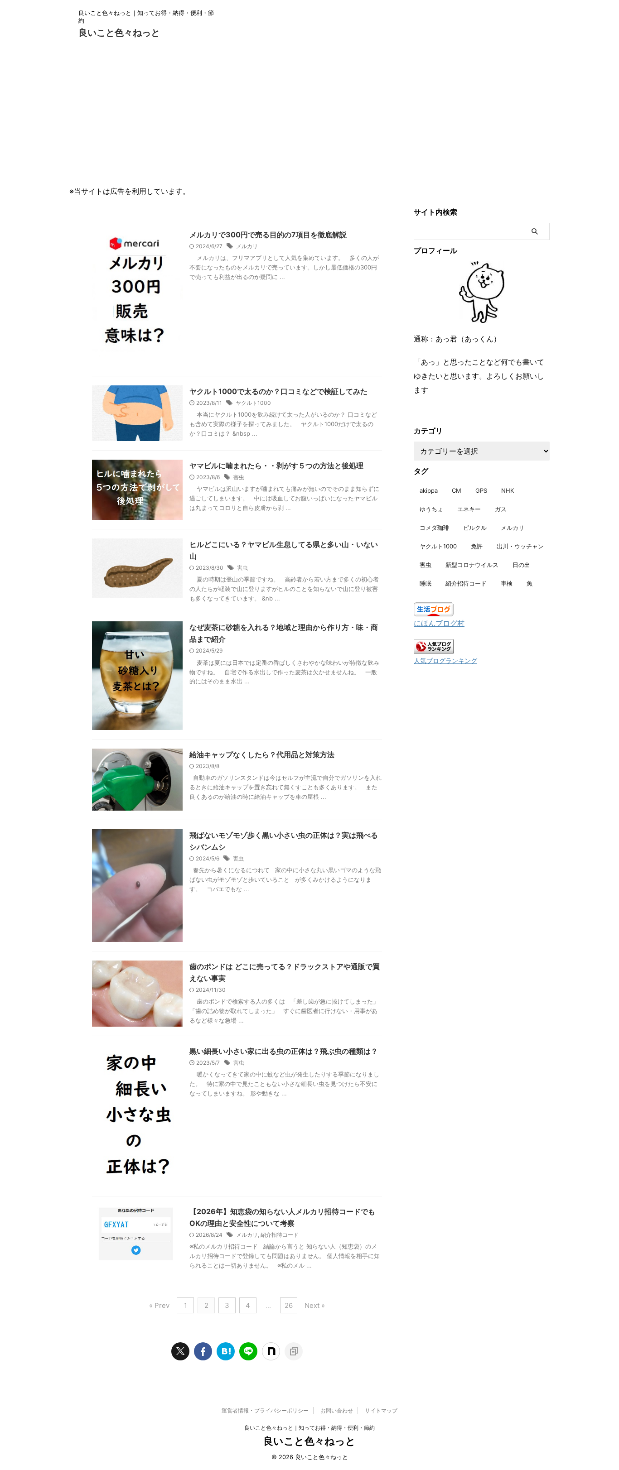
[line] (248, 1351)
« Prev (159, 1305)
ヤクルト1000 (253, 402)
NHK (507, 490)
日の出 (521, 564)
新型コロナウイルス (471, 564)
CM (456, 490)
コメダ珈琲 (434, 527)
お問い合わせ (336, 1410)
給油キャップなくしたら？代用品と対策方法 (261, 754)
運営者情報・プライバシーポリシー (265, 1410)
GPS (481, 490)
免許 (477, 546)
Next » (315, 1305)
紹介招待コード (280, 1234)
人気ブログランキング (445, 660)
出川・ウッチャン (520, 546)
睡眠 (425, 583)
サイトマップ (381, 1410)
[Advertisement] (309, 113)
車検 (507, 583)
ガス (501, 509)
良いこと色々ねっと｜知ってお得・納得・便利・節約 (309, 1427)
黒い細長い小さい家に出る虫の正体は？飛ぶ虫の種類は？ (283, 1051)
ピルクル (475, 527)
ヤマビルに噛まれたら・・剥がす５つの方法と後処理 (276, 465)
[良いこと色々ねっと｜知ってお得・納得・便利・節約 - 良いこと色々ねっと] (226, 1351)
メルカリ (247, 246)
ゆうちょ (431, 509)
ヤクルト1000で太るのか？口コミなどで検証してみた (278, 391)
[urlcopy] (294, 1351)
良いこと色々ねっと (119, 32)
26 (289, 1305)
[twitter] (180, 1351)
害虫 (238, 477)
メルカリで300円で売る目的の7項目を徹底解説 (268, 234)
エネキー (469, 509)
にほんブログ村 (439, 623)
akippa (429, 490)
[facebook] (203, 1351)
